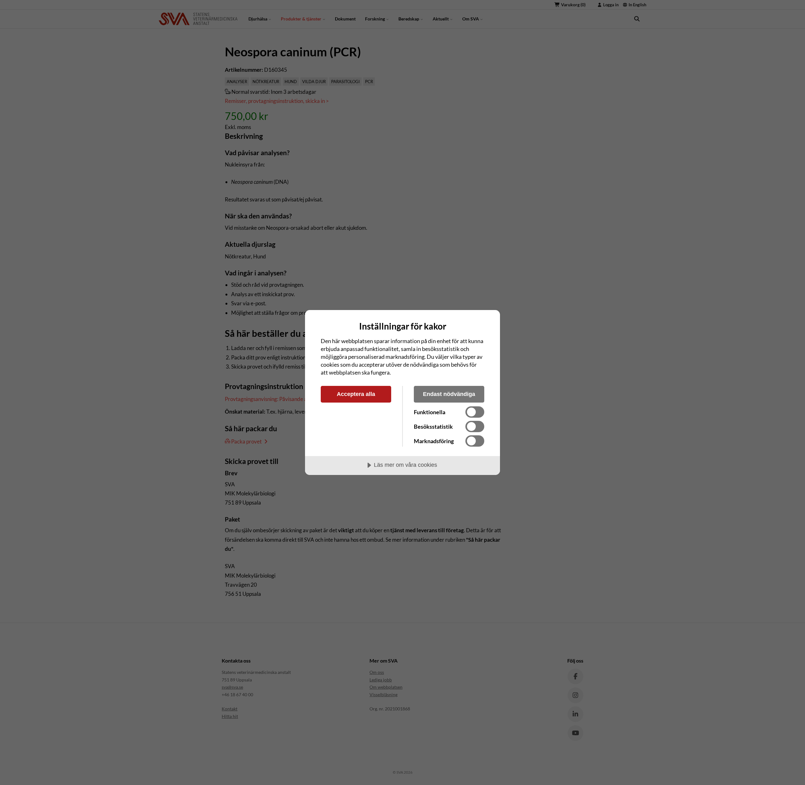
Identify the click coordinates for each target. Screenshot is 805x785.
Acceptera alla (356, 394)
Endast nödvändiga (449, 394)
